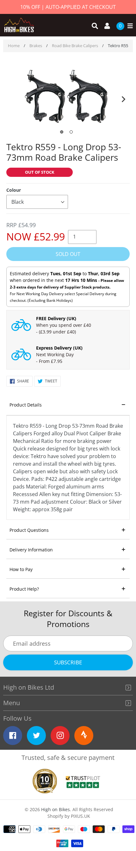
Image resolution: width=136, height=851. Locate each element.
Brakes (35, 45)
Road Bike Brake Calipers (75, 45)
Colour (13, 190)
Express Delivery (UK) (59, 348)
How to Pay (21, 569)
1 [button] (61, 132)
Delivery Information (31, 550)
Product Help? (24, 589)
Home (14, 45)
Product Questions (29, 530)
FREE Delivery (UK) (56, 318)
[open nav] (128, 26)
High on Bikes (55, 809)
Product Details (25, 405)
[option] (68, 97)
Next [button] (123, 98)
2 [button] (71, 132)
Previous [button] (12, 98)
